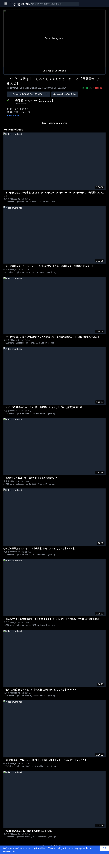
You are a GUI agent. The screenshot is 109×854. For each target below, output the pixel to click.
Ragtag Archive (21, 3)
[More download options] (47, 94)
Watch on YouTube (66, 94)
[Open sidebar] (6, 3)
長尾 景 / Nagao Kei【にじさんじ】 (18, 199)
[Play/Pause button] (10, 63)
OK (104, 848)
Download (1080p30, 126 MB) (27, 94)
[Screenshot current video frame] (93, 63)
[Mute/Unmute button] (16, 63)
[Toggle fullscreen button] (99, 63)
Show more (13, 115)
